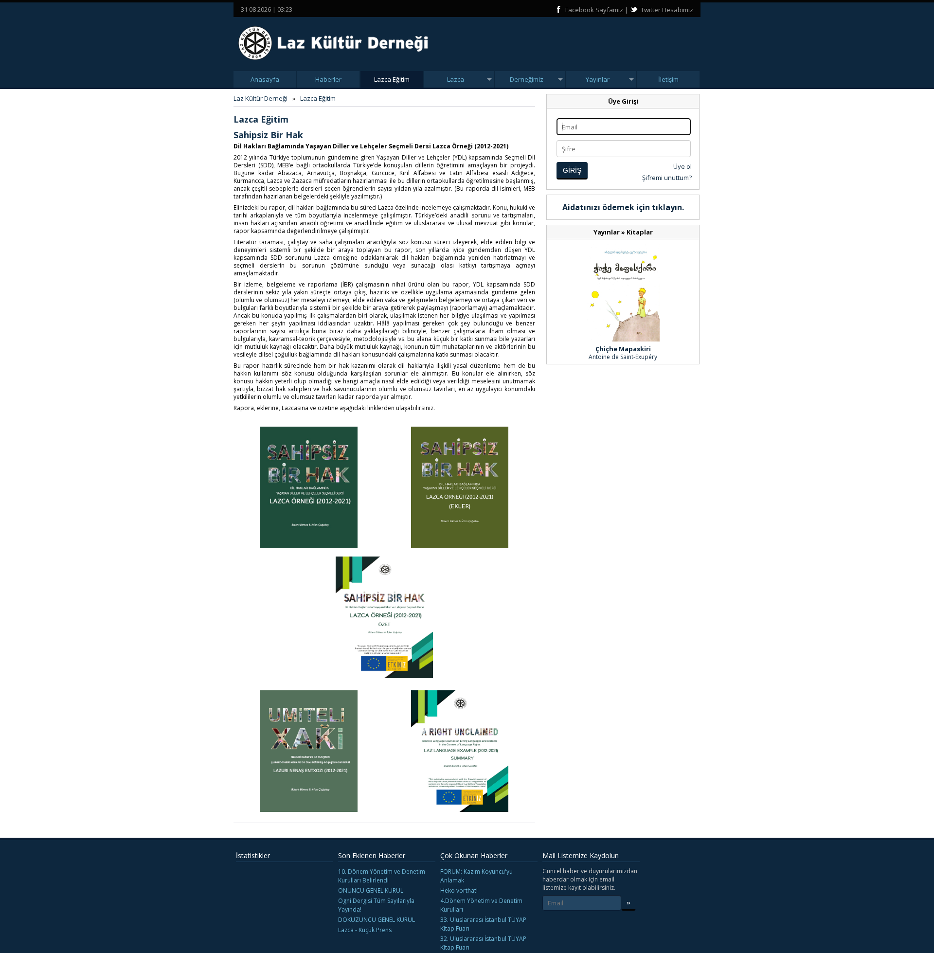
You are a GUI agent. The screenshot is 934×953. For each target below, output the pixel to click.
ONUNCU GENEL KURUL (370, 890)
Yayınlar (598, 79)
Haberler (328, 79)
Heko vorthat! (459, 890)
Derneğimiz (526, 79)
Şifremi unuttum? (667, 177)
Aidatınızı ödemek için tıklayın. (623, 207)
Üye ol (682, 166)
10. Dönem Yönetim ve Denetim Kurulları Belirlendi (381, 875)
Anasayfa (265, 79)
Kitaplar (640, 232)
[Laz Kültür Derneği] (333, 62)
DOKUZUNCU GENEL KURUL (376, 920)
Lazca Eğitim (392, 79)
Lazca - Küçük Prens (365, 930)
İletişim (668, 79)
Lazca (455, 79)
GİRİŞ (572, 170)
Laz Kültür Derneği (260, 98)
